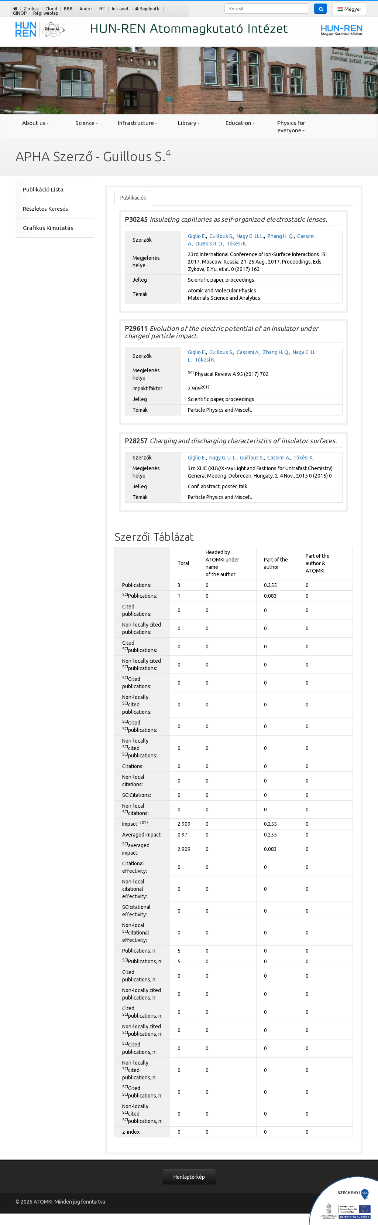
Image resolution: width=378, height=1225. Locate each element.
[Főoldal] (15, 8)
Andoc (86, 8)
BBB (68, 8)
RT (102, 8)
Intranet (120, 8)
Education (238, 123)
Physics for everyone (291, 126)
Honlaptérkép (189, 1177)
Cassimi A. (248, 352)
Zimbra (31, 8)
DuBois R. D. (209, 244)
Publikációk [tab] (133, 198)
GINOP (20, 13)
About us (33, 123)
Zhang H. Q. (280, 236)
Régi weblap (45, 13)
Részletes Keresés (45, 209)
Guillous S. (221, 236)
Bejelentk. (149, 8)
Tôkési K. (237, 244)
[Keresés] (320, 8)
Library (187, 123)
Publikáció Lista (43, 189)
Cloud (51, 8)
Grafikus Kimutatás (48, 228)
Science (84, 123)
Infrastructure (136, 123)
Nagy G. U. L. (250, 236)
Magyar (352, 9)
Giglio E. (197, 236)
